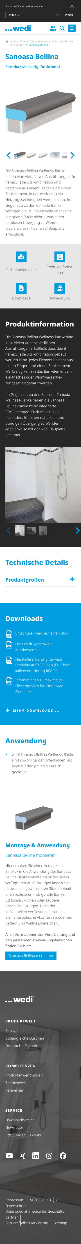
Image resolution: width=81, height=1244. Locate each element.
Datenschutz (15, 1205)
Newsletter (14, 1127)
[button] (20, 155)
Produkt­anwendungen (24, 1075)
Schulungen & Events (23, 1135)
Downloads (21, 298)
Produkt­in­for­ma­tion (60, 269)
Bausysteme (15, 1030)
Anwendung (60, 298)
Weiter (69, 15)
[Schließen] (72, 6)
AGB (33, 1199)
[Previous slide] (9, 530)
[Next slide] (72, 155)
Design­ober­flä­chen (21, 1045)
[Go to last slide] (9, 155)
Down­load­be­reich (20, 1119)
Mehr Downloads (33, 710)
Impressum (14, 1199)
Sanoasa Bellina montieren (31, 955)
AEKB (46, 1199)
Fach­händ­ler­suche (21, 269)
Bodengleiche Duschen (24, 1038)
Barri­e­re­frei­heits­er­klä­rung (26, 1222)
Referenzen (14, 1090)
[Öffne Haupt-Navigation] (72, 28)
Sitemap (60, 1222)
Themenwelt (15, 1082)
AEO (59, 1199)
